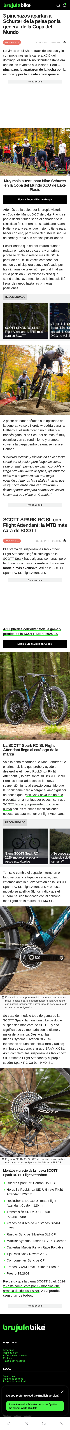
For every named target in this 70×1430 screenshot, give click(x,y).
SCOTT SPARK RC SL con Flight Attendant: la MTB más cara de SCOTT (24, 332)
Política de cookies (13, 1378)
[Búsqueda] (58, 5)
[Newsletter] (64, 5)
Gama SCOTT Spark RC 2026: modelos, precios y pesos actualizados (21, 857)
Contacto (7, 1358)
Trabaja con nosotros (14, 1360)
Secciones (8, 1350)
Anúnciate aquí (35, 81)
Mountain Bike (12, 42)
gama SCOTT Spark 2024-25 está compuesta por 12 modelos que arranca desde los (34, 1286)
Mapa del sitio (10, 1352)
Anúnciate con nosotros (15, 1355)
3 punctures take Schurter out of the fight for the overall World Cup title (33, 1406)
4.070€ (34, 1291)
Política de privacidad (14, 1381)
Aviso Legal (9, 1376)
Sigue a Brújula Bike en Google (34, 199)
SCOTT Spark (13, 558)
